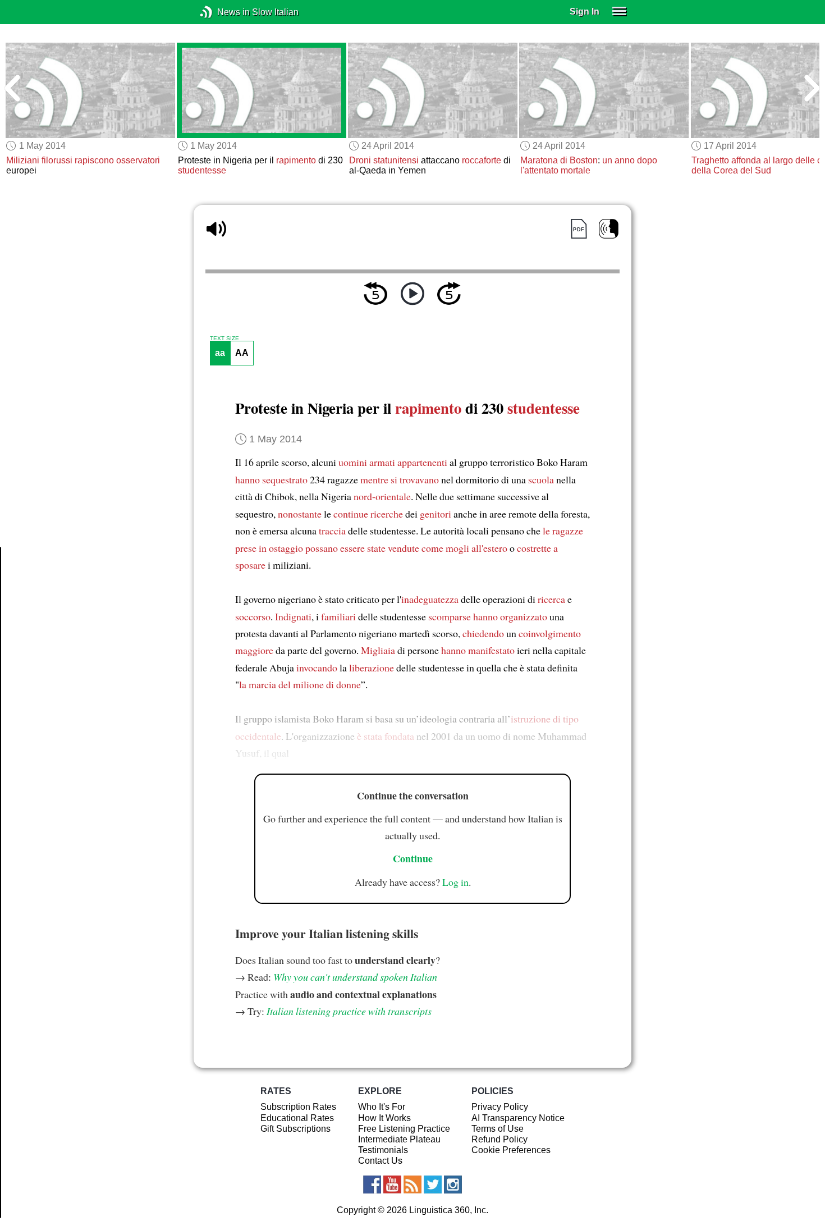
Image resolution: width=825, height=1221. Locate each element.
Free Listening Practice (404, 1128)
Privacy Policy (499, 1107)
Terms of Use (497, 1128)
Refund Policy (499, 1139)
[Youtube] (392, 1184)
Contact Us (380, 1160)
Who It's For (381, 1107)
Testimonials (383, 1150)
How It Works (384, 1118)
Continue (413, 858)
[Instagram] (453, 1184)
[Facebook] (372, 1184)
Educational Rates (297, 1118)
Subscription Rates (298, 1107)
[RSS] (412, 1184)
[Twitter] (433, 1184)
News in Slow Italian (223, 12)
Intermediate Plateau (399, 1139)
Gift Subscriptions (295, 1128)
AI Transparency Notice (518, 1118)
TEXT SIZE (224, 338)
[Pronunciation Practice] (608, 228)
